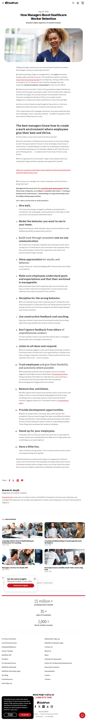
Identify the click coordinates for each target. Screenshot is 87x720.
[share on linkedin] (18, 480)
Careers (47, 675)
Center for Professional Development (58, 663)
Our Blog (5, 675)
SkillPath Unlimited (9, 667)
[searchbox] (72, 3)
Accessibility (49, 717)
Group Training (7, 651)
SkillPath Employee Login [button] (54, 643)
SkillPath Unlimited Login (11, 671)
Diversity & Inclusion (52, 667)
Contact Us (49, 647)
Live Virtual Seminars (9, 643)
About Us (48, 651)
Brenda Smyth (7, 497)
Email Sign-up (7, 683)
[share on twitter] (13, 480)
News (47, 655)
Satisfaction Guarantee (53, 659)
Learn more (13, 710)
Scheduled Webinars (9, 647)
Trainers (48, 679)
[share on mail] (22, 480)
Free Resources (7, 679)
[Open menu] (3, 3)
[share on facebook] (9, 480)
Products (5, 659)
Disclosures (39, 717)
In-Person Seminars (9, 639)
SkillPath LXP (6, 655)
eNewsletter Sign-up (52, 639)
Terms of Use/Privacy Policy (49, 714)
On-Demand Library (9, 663)
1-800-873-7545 (43, 697)
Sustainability (50, 671)
